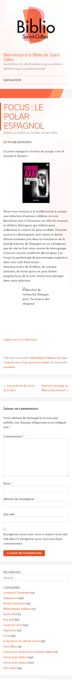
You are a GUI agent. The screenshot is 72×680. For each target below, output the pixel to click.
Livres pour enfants (15, 662)
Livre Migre (10, 646)
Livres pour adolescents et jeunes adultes (29, 651)
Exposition (9, 630)
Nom (7, 483)
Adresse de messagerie (19, 499)
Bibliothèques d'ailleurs (43, 357)
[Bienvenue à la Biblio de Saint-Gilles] (36, 26)
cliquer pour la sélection (20, 339)
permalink (9, 367)
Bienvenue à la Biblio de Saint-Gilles (32, 57)
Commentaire (13, 436)
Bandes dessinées (14, 603)
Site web (8, 514)
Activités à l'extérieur (16, 592)
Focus (24, 362)
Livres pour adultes (39, 362)
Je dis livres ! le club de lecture (22, 641)
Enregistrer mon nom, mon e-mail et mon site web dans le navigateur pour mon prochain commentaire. (35, 538)
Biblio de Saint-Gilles (45, 132)
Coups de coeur (11, 362)
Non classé (10, 668)
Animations (10, 598)
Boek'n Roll (10, 614)
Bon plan (62, 357)
